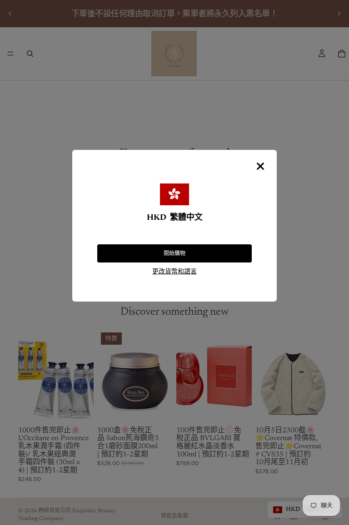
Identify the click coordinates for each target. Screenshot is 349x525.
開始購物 (174, 253)
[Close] (260, 166)
